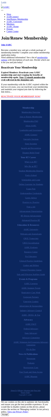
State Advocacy (31, 333)
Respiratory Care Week (30, 293)
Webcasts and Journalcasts (30, 234)
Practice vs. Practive (31, 202)
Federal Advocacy (31, 329)
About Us (14, 391)
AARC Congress (31, 284)
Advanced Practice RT (31, 220)
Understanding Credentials (31, 193)
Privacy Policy (25, 393)
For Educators (31, 256)
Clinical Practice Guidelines (30, 261)
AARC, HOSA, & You (31, 315)
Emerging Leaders (30, 302)
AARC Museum (30, 377)
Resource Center (31, 252)
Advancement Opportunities (30, 211)
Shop (9, 14)
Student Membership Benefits (31, 171)
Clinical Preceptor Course (30, 270)
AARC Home (13, 26)
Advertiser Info (28, 391)
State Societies (31, 144)
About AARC (30, 126)
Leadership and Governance (31, 130)
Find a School (31, 175)
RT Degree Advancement (31, 216)
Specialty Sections (30, 139)
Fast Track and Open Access (31, 372)
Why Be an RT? (30, 166)
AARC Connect (31, 135)
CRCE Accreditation (31, 243)
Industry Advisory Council (31, 311)
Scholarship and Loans (31, 180)
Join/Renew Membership (17, 19)
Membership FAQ (31, 121)
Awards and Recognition (31, 148)
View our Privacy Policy (17, 412)
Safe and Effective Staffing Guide (31, 274)
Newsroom (31, 359)
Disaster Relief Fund (30, 153)
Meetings (10, 24)
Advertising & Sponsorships (31, 306)
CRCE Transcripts (31, 238)
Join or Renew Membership (31, 117)
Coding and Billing (31, 265)
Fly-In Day (30, 349)
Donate (10, 29)
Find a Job (31, 207)
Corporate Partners (31, 297)
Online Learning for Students (31, 184)
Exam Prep (30, 189)
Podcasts (30, 363)
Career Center (12, 31)
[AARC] (5, 7)
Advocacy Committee (31, 338)
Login (3, 2)
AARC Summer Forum (30, 288)
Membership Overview (31, 112)
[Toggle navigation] (2, 10)
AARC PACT (30, 324)
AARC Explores (31, 247)
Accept (5, 414)
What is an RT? (31, 162)
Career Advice (31, 198)
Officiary (20, 391)
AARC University (14, 21)
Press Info (37, 391)
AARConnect (12, 17)
